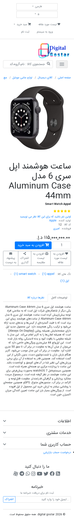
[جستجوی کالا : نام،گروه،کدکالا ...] (48, 64)
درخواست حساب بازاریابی (57, 452)
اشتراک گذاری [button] (24, 260)
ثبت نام (25, 32)
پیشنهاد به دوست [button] (10, 260)
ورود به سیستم (45, 32)
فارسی (38, 6)
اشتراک (9, 499)
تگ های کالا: (64, 274)
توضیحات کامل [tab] (59, 297)
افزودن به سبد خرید (31, 245)
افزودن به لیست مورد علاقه (60, 258)
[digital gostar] (43, 50)
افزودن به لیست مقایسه (39, 258)
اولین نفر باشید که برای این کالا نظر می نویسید (45, 217)
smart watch (25, 274)
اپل (64, 281)
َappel (48, 274)
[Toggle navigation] (62, 64)
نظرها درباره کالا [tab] (35, 297)
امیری (56, 228)
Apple (53, 220)
